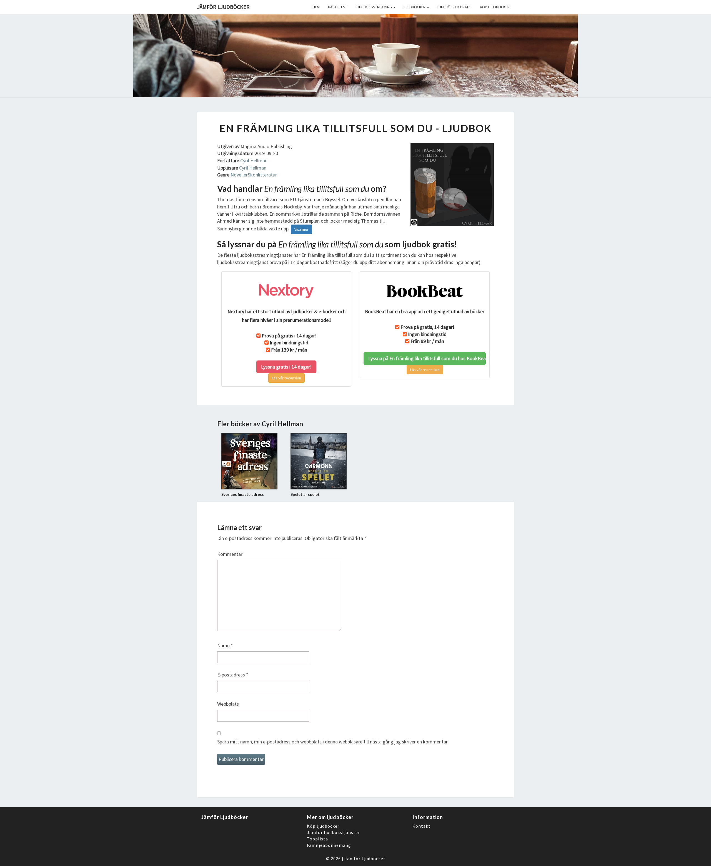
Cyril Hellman (253, 160)
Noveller (239, 174)
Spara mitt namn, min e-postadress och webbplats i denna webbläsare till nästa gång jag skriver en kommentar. (333, 741)
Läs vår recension (286, 377)
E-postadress (232, 674)
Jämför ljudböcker (223, 6)
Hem (316, 6)
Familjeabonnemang (329, 845)
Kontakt (421, 826)
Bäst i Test (337, 6)
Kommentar (229, 554)
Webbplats (228, 704)
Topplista (317, 839)
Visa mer (301, 229)
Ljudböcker (415, 6)
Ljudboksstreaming (374, 6)
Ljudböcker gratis (454, 6)
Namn (225, 645)
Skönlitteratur (262, 174)
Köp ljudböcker (495, 6)
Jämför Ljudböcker (365, 858)
